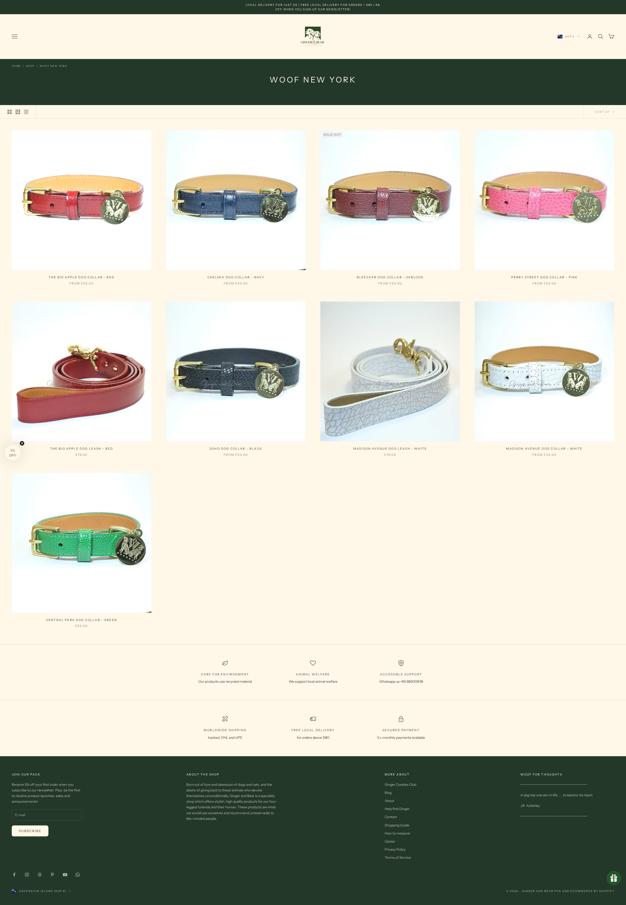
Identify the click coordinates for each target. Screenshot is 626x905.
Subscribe (30, 831)
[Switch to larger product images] (9, 111)
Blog (388, 792)
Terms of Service (398, 857)
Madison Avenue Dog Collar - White (544, 448)
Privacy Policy (395, 849)
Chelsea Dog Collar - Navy (236, 277)
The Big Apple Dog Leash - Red (81, 448)
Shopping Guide (397, 825)
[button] (13, 452)
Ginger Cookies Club (400, 784)
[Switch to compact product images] (26, 111)
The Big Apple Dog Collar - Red (81, 277)
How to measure (397, 833)
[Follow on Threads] (39, 874)
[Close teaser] (22, 443)
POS (557, 891)
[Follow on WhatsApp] (77, 874)
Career (390, 841)
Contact (391, 817)
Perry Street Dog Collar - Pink (544, 277)
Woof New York (53, 66)
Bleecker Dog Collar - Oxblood (390, 277)
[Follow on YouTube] (65, 874)
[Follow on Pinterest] (52, 874)
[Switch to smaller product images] (18, 111)
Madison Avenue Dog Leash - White (390, 448)
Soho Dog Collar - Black (236, 448)
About (389, 801)
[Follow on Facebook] (14, 874)
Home (16, 66)
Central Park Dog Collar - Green (81, 620)
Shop (30, 66)
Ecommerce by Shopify (592, 891)
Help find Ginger (397, 809)
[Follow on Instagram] (26, 874)
